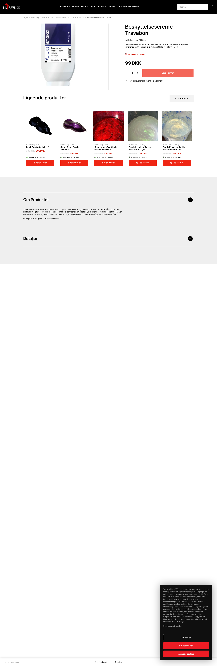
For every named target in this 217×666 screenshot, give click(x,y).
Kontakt (113, 7)
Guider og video (98, 7)
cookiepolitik (199, 594)
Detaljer (118, 662)
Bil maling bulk (47, 17)
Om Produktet (101, 662)
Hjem (26, 17)
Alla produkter (181, 98)
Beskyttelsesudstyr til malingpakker (70, 17)
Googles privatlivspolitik (172, 626)
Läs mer (177, 47)
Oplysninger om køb (129, 7)
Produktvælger (80, 7)
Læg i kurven (41, 163)
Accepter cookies (186, 654)
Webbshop (65, 7)
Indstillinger (186, 637)
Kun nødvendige (186, 645)
